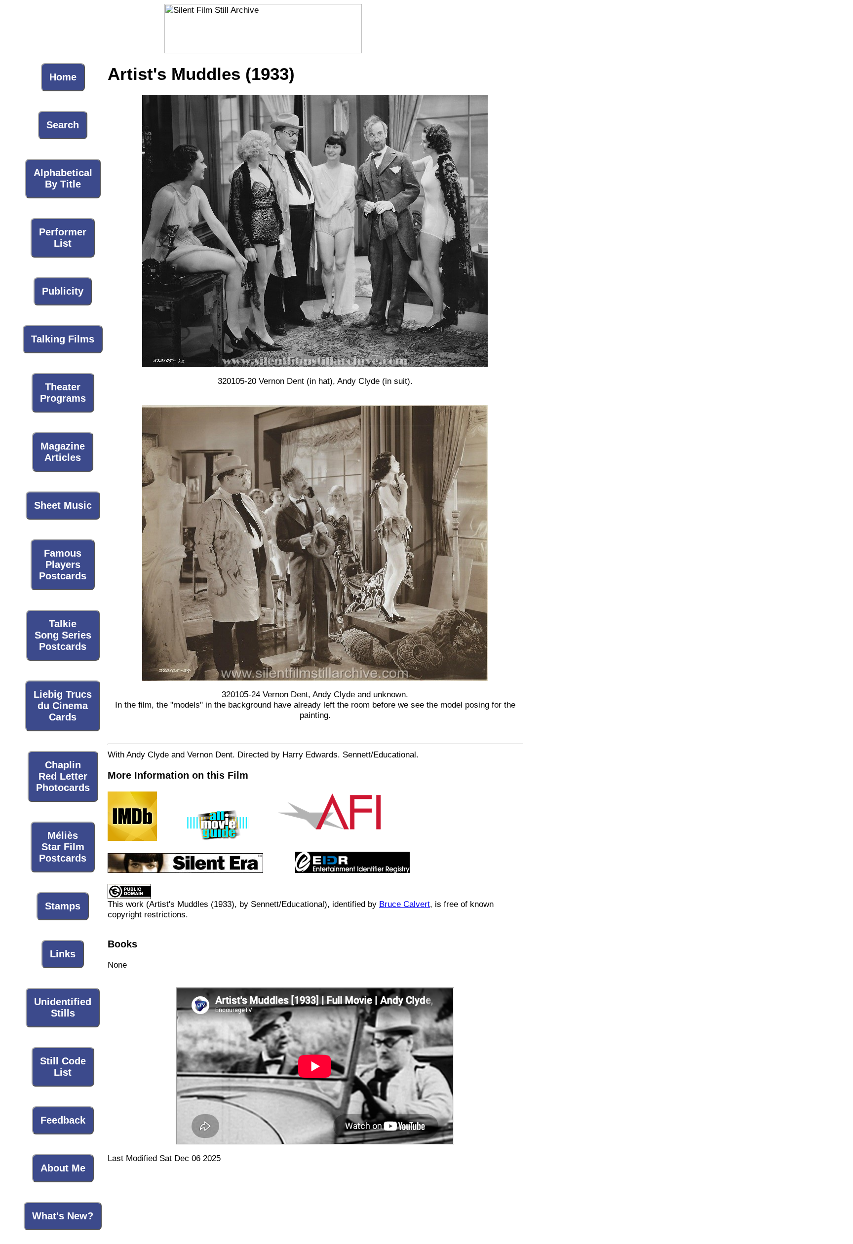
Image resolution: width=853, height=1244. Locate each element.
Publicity (62, 291)
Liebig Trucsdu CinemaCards (63, 705)
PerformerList (62, 237)
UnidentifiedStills (62, 1007)
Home (63, 77)
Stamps (62, 906)
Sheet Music (63, 505)
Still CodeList (63, 1067)
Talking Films (62, 339)
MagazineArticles (62, 452)
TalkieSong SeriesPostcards (63, 635)
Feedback (62, 1120)
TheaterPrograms (63, 392)
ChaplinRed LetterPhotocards (63, 776)
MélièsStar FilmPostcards (62, 847)
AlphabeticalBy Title (63, 178)
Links (63, 953)
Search (62, 124)
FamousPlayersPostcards (62, 564)
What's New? (62, 1215)
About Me (62, 1168)
